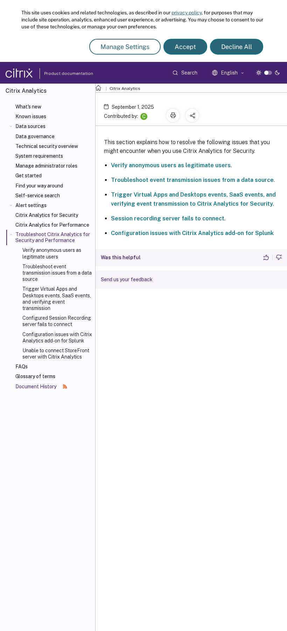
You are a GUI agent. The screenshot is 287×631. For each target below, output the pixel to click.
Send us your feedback (127, 279)
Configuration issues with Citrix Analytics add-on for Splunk (57, 337)
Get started (28, 175)
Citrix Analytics (125, 88)
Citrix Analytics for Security (46, 215)
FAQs (21, 366)
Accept (185, 46)
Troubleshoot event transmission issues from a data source (57, 273)
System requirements (39, 156)
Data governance (35, 136)
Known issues (30, 116)
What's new (28, 106)
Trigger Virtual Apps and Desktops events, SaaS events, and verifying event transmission (56, 298)
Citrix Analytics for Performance (52, 225)
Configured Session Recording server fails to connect (56, 321)
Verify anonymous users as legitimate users (51, 253)
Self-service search (37, 195)
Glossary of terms (35, 376)
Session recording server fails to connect (167, 218)
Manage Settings (124, 46)
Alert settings (31, 205)
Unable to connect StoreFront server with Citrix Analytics (55, 354)
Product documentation (60, 73)
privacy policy (187, 12)
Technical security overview (46, 146)
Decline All (236, 46)
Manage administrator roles (46, 166)
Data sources (30, 126)
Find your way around (39, 186)
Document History (36, 386)
